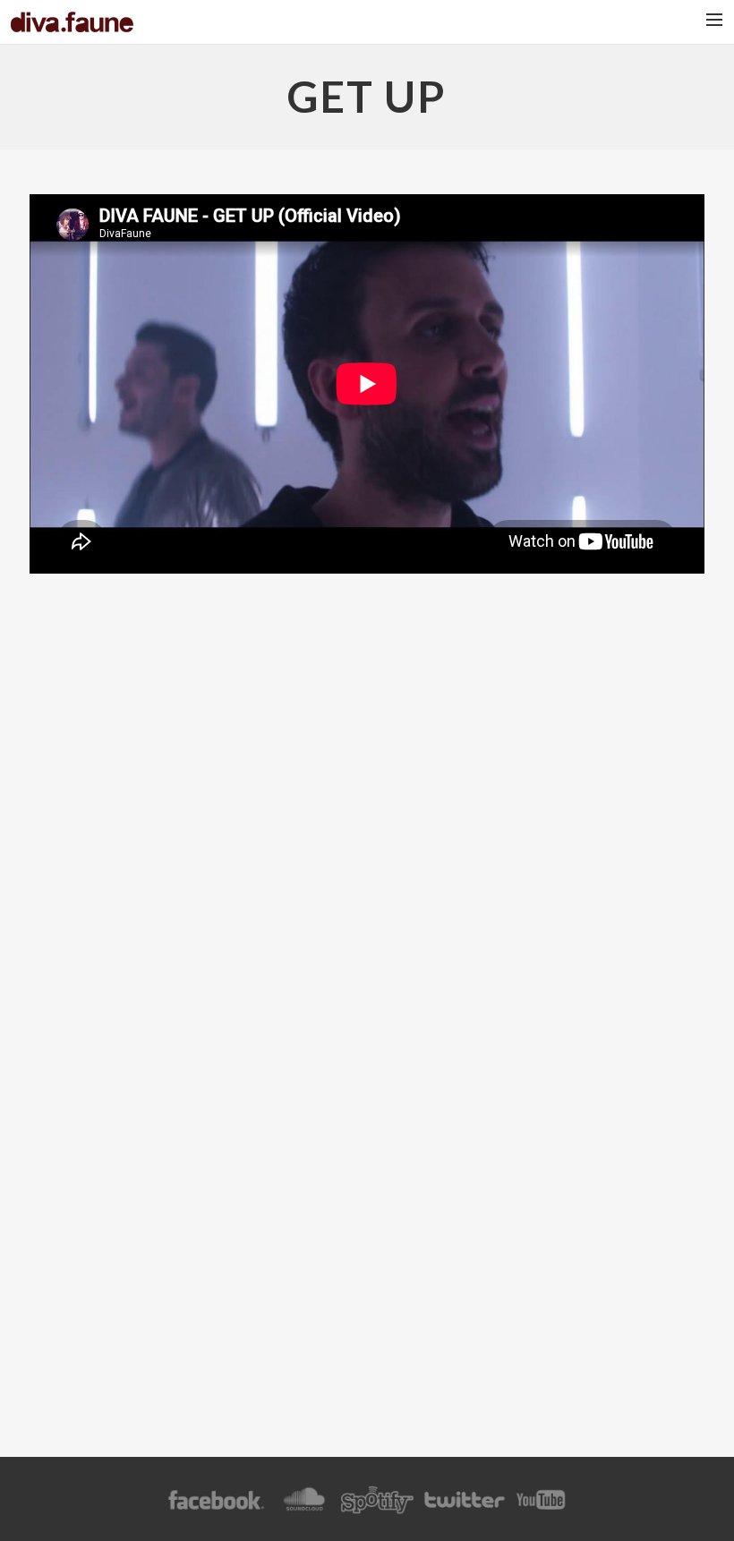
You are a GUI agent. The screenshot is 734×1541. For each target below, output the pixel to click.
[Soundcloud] (304, 1509)
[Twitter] (464, 1509)
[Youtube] (542, 1509)
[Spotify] (377, 1509)
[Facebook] (216, 1509)
